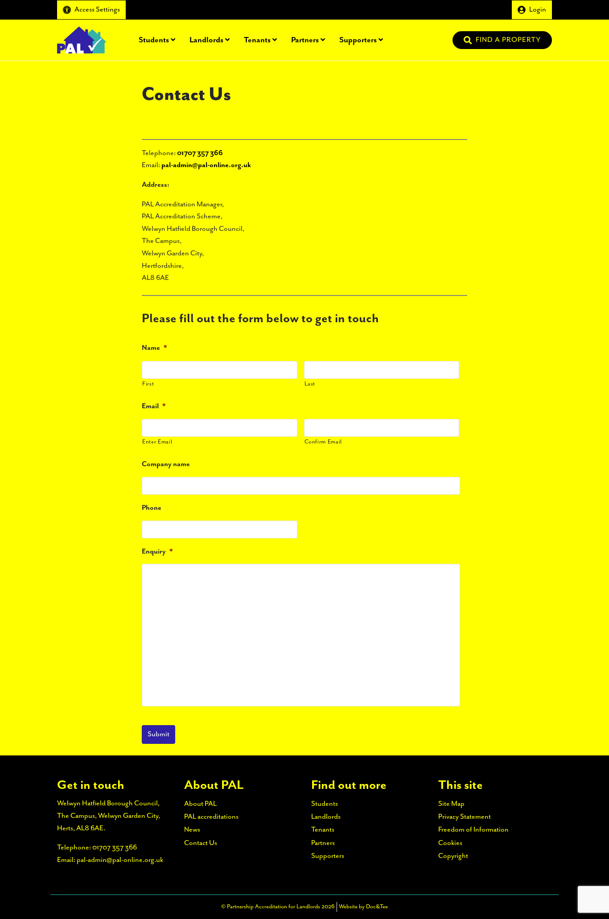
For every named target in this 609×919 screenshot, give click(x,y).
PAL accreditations (400, 9)
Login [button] (537, 9)
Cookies (450, 843)
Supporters (358, 39)
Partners (305, 39)
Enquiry (157, 551)
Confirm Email (323, 442)
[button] (502, 40)
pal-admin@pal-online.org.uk (206, 165)
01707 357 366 (200, 153)
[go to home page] (81, 39)
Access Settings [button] (97, 9)
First (148, 384)
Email (153, 406)
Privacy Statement (464, 816)
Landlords (206, 39)
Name (154, 348)
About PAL (342, 9)
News (449, 9)
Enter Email (157, 442)
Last (310, 384)
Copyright (453, 856)
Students (154, 39)
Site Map (451, 804)
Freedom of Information (473, 829)
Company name (166, 464)
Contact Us (488, 9)
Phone (151, 508)
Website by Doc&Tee (363, 906)
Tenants (257, 39)
